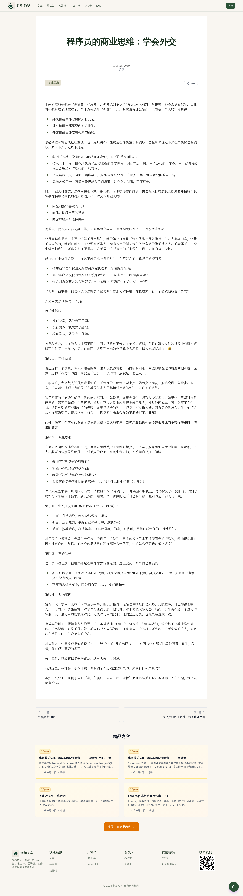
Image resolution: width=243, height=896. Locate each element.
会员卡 (88, 5)
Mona (165, 857)
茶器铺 (62, 5)
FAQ (98, 5)
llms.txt (91, 857)
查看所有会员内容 (119, 827)
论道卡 (128, 864)
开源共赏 (75, 5)
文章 (40, 5)
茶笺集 (50, 5)
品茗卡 (128, 857)
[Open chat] (234, 887)
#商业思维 (53, 82)
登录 (230, 5)
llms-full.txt (93, 864)
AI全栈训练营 (169, 864)
